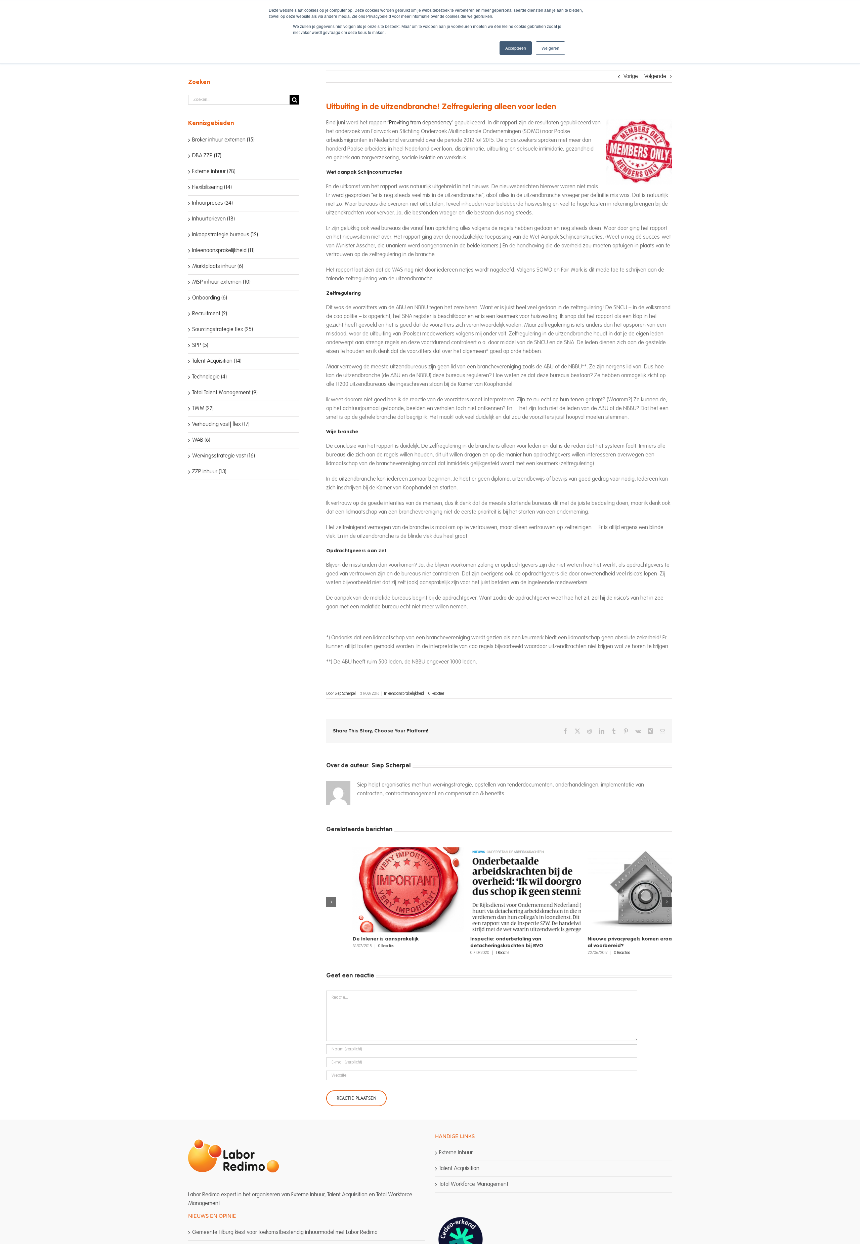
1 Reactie (476, 953)
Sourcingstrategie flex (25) (222, 329)
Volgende (655, 76)
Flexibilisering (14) (212, 187)
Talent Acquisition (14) (217, 361)
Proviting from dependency (420, 123)
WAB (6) (201, 440)
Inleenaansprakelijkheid (404, 694)
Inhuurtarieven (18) (213, 219)
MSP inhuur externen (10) (221, 282)
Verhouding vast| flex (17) (221, 424)
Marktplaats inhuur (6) (217, 266)
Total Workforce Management (473, 1184)
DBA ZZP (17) (206, 156)
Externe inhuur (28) (213, 171)
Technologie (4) (209, 377)
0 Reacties (436, 694)
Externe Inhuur (456, 1153)
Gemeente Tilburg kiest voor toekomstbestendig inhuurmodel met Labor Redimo (285, 1232)
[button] (331, 902)
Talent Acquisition (459, 1168)
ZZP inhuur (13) (209, 472)
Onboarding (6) (209, 298)
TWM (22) (203, 408)
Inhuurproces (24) (212, 203)
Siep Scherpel (345, 694)
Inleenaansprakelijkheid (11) (223, 250)
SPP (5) (200, 345)
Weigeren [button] (550, 48)
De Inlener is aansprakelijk (359, 938)
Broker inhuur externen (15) (223, 140)
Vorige (631, 76)
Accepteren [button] (515, 48)
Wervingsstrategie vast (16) (223, 456)
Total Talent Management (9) (225, 393)
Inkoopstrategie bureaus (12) (225, 235)
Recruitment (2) (209, 314)
